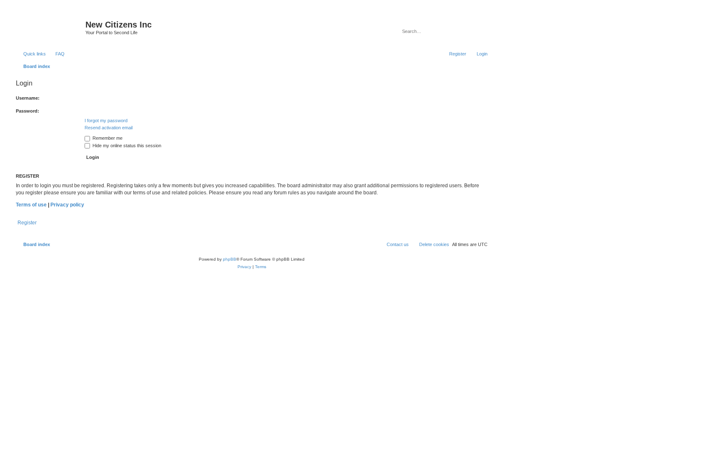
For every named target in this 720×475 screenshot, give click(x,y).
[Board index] (49, 27)
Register (27, 223)
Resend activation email (108, 127)
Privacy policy (67, 205)
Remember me (106, 138)
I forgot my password (106, 120)
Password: (27, 110)
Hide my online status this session (126, 145)
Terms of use (31, 205)
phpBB (229, 259)
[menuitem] (56, 54)
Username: (28, 98)
